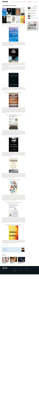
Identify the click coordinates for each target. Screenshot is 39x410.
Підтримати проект (29, 1)
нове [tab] (30, 6)
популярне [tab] (35, 6)
